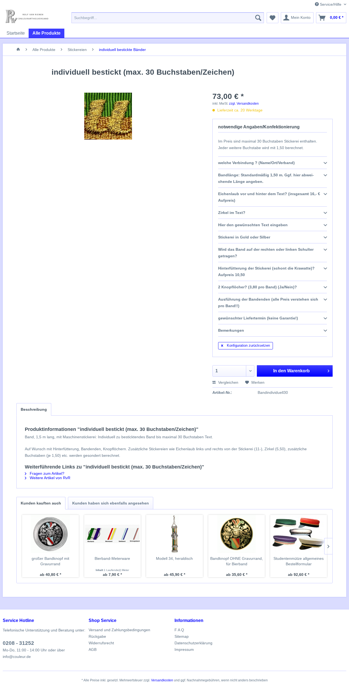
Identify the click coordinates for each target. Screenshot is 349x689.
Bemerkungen (231, 330)
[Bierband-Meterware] (112, 534)
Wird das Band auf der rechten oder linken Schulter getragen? (266, 252)
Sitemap (181, 636)
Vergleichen (227, 382)
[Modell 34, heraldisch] (174, 534)
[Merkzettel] (272, 17)
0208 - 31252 (18, 643)
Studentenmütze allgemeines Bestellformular (298, 561)
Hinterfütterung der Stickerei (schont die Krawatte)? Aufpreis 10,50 (266, 271)
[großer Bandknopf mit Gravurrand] (50, 534)
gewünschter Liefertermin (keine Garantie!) (258, 318)
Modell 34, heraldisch (174, 558)
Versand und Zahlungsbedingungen (119, 630)
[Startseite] (18, 50)
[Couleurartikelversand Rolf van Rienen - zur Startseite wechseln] (26, 16)
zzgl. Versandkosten (244, 103)
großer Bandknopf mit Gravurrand (50, 561)
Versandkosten (162, 680)
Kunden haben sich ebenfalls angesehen (110, 503)
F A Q (179, 630)
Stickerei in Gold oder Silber (244, 237)
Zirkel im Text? (231, 212)
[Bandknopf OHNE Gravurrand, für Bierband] (236, 534)
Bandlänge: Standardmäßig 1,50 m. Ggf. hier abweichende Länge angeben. (266, 178)
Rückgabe (97, 636)
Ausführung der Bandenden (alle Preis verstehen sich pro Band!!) (268, 302)
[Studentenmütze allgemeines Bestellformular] (298, 534)
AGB (93, 649)
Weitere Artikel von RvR (49, 478)
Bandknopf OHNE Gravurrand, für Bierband (236, 561)
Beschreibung (34, 409)
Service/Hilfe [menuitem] (330, 4)
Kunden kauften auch (41, 503)
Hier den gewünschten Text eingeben (253, 225)
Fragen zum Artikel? (46, 473)
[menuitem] (167, 17)
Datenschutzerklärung (193, 643)
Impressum (184, 649)
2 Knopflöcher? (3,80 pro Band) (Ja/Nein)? (257, 287)
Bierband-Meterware (112, 558)
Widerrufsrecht (101, 643)
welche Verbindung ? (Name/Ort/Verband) (256, 163)
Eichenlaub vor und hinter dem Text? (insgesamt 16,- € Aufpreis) (269, 197)
